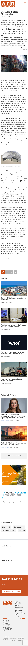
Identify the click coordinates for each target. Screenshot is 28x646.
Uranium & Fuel (18, 610)
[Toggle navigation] (25, 2)
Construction (18, 527)
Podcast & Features (20, 613)
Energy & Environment (18, 602)
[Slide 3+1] (18, 488)
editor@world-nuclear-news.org (7, 628)
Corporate (17, 609)
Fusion (16, 614)
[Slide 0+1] (10, 488)
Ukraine (22, 530)
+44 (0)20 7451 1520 (7, 630)
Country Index (18, 616)
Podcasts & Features (5, 420)
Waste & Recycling (19, 612)
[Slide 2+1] (15, 488)
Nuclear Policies (19, 607)
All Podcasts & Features (13, 456)
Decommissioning (8, 530)
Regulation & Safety (18, 606)
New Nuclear (18, 603)
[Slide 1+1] (12, 488)
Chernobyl (6, 527)
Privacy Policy (13, 640)
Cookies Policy (21, 640)
